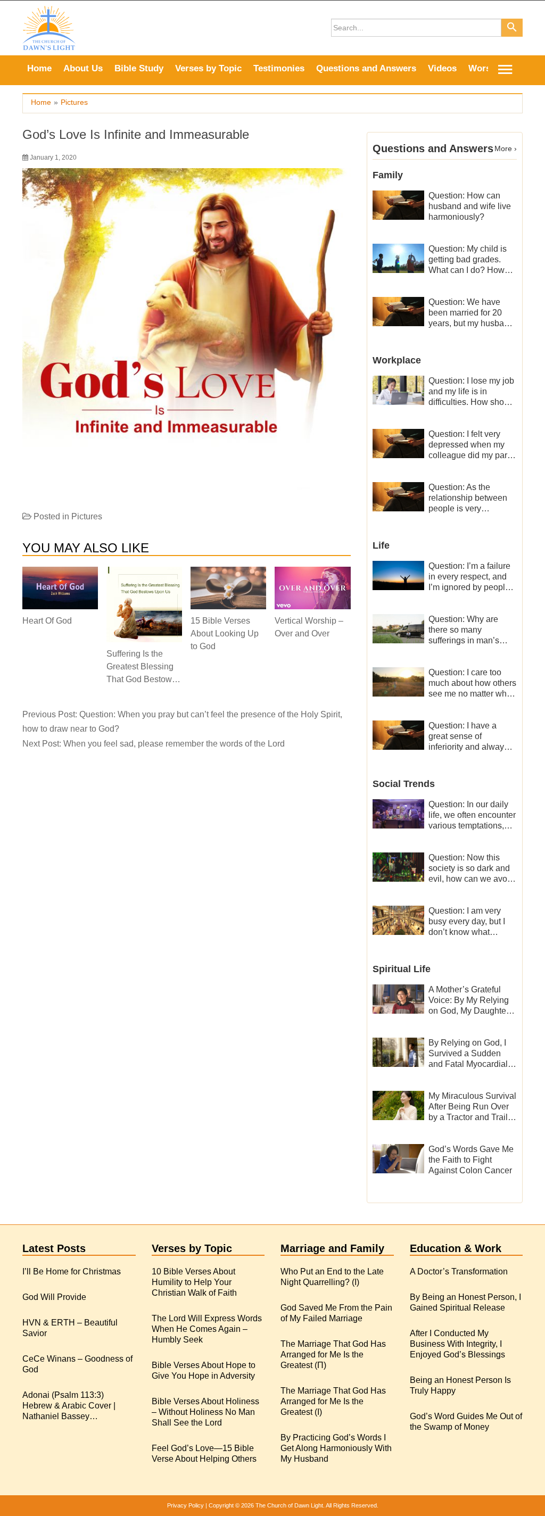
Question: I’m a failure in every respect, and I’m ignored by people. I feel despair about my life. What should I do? (472, 577)
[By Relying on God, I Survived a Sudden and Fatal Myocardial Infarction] (399, 1051)
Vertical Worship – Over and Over (309, 627)
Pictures (86, 516)
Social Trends (404, 783)
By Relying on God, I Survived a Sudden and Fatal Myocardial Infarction (468, 1054)
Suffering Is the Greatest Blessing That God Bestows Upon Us (141, 666)
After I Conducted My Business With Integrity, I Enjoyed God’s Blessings (457, 1344)
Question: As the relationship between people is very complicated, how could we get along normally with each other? (467, 498)
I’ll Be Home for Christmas (71, 1271)
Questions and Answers (366, 68)
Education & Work (455, 1248)
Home (39, 68)
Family (388, 175)
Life (381, 545)
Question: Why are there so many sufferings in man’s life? (463, 630)
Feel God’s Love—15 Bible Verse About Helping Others (204, 1453)
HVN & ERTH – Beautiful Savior (70, 1328)
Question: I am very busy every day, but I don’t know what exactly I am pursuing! (469, 922)
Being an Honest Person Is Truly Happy (460, 1385)
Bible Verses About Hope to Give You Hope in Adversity (203, 1370)
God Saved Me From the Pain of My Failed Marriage (336, 1313)
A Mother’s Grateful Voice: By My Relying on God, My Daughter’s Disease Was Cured (472, 1000)
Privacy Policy (185, 1505)
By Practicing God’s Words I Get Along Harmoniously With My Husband (336, 1448)
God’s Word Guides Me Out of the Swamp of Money (466, 1421)
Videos (442, 68)
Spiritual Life (402, 969)
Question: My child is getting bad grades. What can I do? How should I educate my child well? (467, 260)
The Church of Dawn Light (289, 1505)
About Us (83, 68)
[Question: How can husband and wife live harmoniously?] (399, 204)
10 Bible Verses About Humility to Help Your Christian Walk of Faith (194, 1282)
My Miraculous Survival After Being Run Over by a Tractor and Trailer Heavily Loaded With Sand (472, 1107)
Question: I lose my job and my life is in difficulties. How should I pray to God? (472, 392)
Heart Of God (47, 620)
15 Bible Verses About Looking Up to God (225, 633)
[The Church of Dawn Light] (49, 27)
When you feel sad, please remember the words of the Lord (174, 743)
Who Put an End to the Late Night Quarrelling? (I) (332, 1277)
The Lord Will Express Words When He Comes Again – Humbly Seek (207, 1329)
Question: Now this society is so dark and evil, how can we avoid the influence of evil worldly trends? (471, 868)
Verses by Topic (208, 68)
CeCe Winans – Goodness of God (77, 1364)
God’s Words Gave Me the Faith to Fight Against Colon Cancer (471, 1160)
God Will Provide (54, 1297)
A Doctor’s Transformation (459, 1271)
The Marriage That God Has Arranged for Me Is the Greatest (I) (333, 1401)
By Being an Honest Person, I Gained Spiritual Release (465, 1302)
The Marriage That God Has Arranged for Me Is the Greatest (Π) (333, 1354)
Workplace (397, 360)
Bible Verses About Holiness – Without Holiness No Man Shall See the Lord (205, 1412)
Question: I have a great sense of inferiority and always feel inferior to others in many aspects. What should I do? (471, 736)
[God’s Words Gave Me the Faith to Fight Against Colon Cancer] (399, 1158)
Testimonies (278, 68)
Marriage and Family (332, 1248)
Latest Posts (54, 1248)
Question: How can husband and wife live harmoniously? (469, 206)
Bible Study (138, 68)
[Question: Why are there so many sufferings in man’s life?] (399, 628)
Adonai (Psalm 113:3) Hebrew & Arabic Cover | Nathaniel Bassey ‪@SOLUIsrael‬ (68, 1406)
